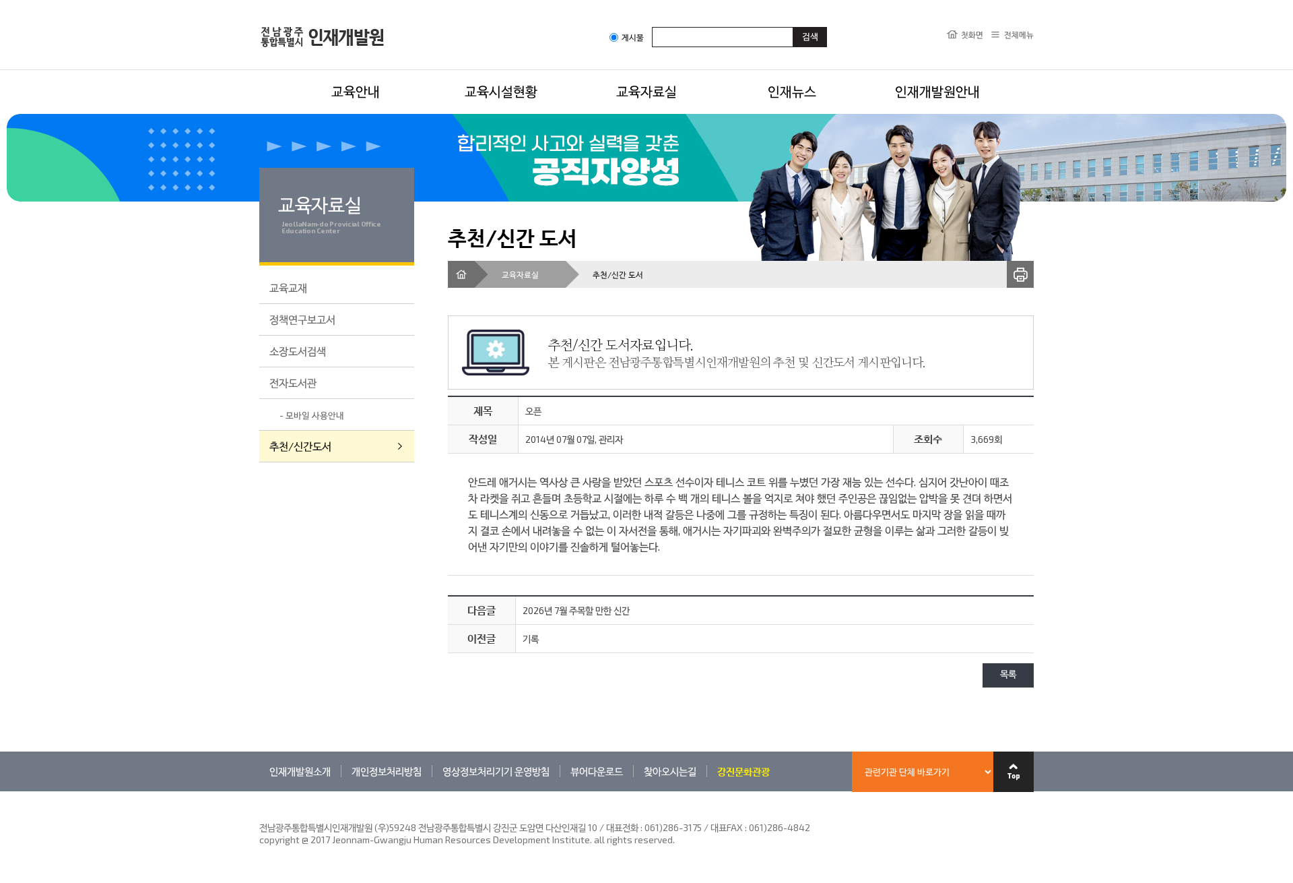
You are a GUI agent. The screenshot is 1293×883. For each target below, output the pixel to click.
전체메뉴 (1019, 34)
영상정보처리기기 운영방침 (496, 771)
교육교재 (288, 287)
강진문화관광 (743, 771)
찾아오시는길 (670, 771)
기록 (531, 638)
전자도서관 (293, 382)
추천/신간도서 (300, 445)
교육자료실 (646, 91)
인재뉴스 (792, 91)
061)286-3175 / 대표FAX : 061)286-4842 (727, 827)
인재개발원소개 (300, 771)
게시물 (633, 37)
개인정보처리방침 (387, 771)
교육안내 (355, 91)
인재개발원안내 (937, 91)
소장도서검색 (297, 350)
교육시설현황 (501, 91)
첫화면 (972, 34)
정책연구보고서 (302, 319)
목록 (1008, 675)
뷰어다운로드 (596, 771)
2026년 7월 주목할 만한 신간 (576, 610)
